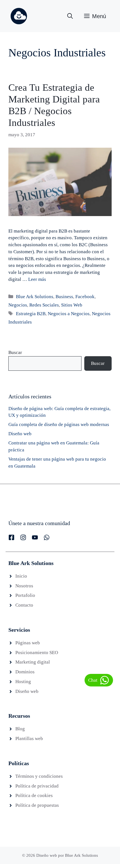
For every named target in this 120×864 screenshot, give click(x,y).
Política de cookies (34, 795)
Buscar (15, 352)
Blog (20, 728)
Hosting (23, 681)
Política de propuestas (37, 805)
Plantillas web (29, 738)
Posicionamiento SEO (36, 652)
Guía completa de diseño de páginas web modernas (58, 424)
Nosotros (24, 585)
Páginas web (27, 642)
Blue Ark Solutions (34, 296)
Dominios (25, 671)
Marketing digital (32, 662)
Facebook (85, 296)
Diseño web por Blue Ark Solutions (67, 855)
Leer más (37, 279)
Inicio (21, 576)
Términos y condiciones (39, 776)
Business (64, 296)
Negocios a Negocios (69, 313)
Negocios (17, 305)
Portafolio (25, 595)
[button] (70, 16)
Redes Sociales (44, 305)
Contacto (24, 605)
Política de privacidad (37, 786)
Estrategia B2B (30, 313)
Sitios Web (71, 305)
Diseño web (20, 433)
